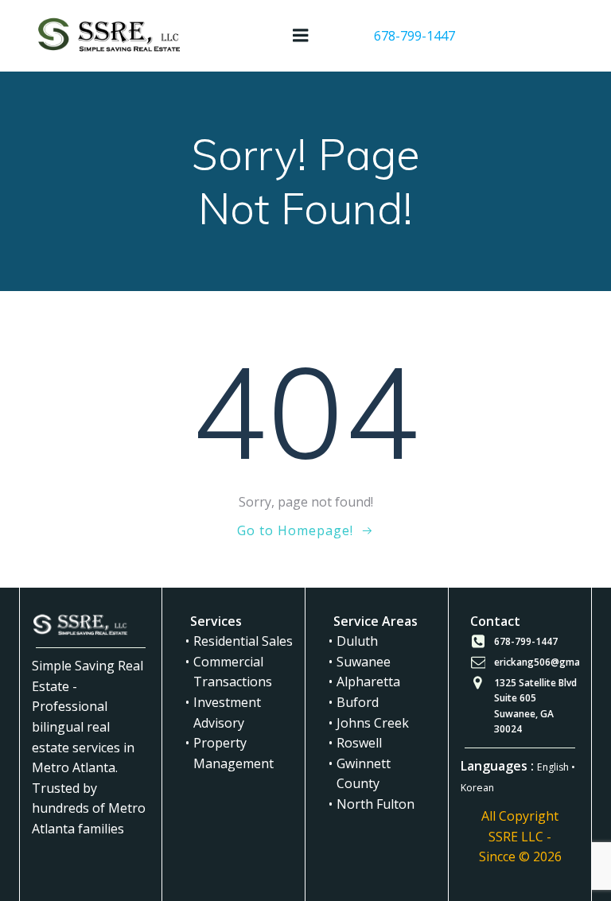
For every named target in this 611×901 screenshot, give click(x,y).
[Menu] (300, 35)
